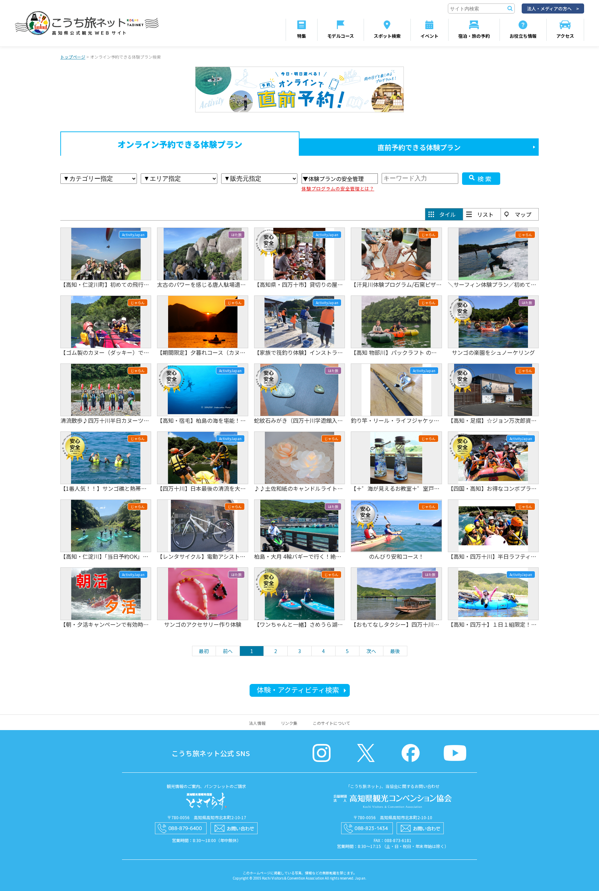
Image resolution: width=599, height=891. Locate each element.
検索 (485, 178)
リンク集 (289, 723)
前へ (228, 651)
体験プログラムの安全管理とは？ (338, 188)
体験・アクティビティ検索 (298, 690)
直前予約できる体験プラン (419, 147)
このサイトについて (331, 723)
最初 (204, 651)
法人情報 (257, 723)
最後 (395, 651)
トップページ (72, 57)
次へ (371, 651)
